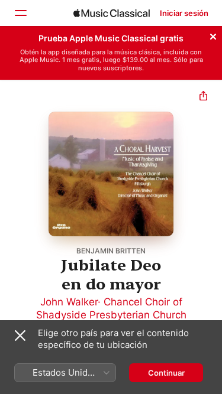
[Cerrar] (213, 35)
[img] (111, 13)
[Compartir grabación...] (203, 97)
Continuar (166, 372)
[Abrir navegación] (20, 13)
